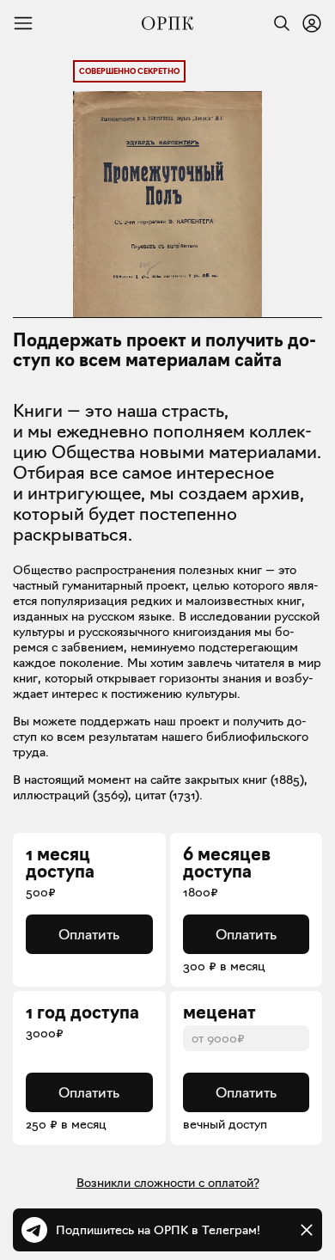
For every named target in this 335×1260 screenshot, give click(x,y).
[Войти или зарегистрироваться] (312, 23)
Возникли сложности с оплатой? (167, 1182)
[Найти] (277, 23)
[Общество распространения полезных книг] (167, 23)
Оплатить (88, 934)
